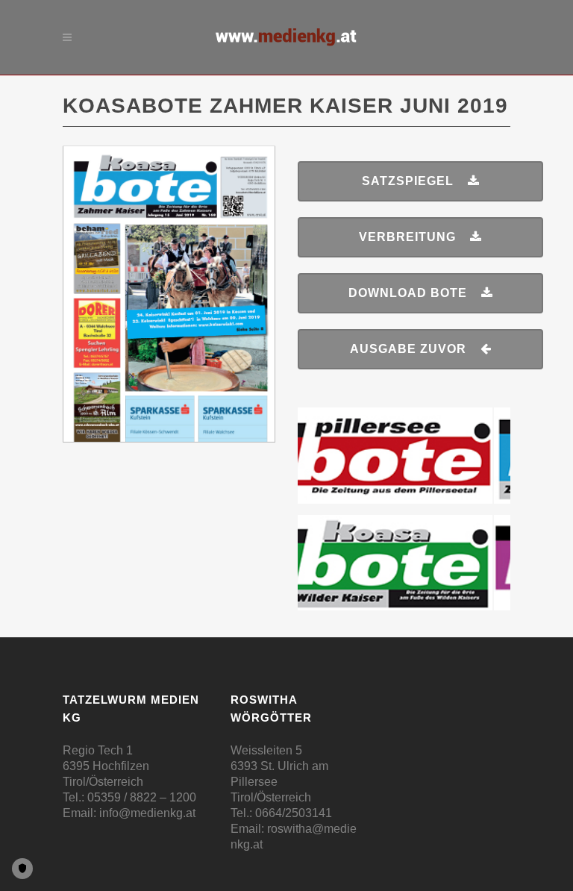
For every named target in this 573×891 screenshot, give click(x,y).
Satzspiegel (408, 181)
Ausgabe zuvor (408, 349)
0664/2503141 (293, 813)
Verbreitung (407, 237)
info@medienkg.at (147, 813)
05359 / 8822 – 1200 (141, 797)
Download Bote (407, 293)
